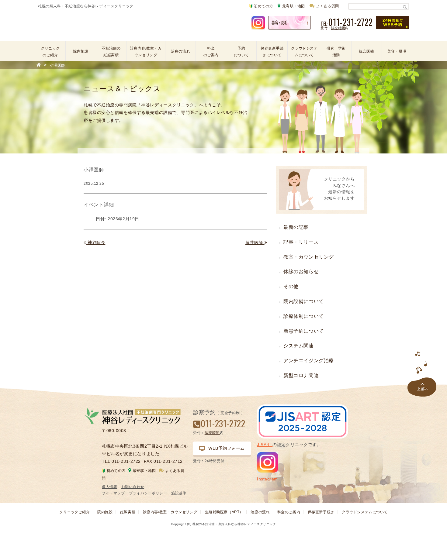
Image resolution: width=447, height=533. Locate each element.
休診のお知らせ (301, 271)
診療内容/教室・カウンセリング (146, 51)
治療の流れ (180, 51)
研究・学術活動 (336, 51)
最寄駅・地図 (293, 6)
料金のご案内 (211, 51)
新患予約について (303, 331)
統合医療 (366, 51)
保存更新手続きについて (272, 51)
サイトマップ (113, 493)
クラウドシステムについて (304, 51)
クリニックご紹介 (74, 512)
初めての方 (263, 6)
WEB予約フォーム (226, 448)
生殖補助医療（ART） (224, 512)
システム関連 (298, 345)
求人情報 (109, 487)
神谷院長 (95, 242)
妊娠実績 (127, 512)
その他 (291, 286)
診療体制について (303, 316)
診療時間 (338, 28)
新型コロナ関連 (301, 375)
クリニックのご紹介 (50, 51)
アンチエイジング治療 (308, 360)
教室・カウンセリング (308, 257)
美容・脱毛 (397, 51)
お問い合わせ (132, 487)
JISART (264, 444)
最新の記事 (296, 227)
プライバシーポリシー (148, 493)
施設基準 (178, 493)
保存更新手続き (321, 512)
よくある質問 (327, 6)
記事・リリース (301, 242)
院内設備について (303, 301)
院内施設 (80, 51)
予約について (241, 51)
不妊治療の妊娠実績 (111, 51)
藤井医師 (255, 242)
